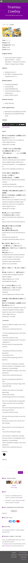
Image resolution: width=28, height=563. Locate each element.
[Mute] (19, 124)
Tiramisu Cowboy (14, 9)
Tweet (20, 497)
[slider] (23, 124)
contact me (9, 546)
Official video (6, 127)
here (8, 532)
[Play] (4, 124)
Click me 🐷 (14, 511)
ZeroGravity (22, 552)
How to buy (14, 487)
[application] (14, 124)
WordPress (23, 559)
